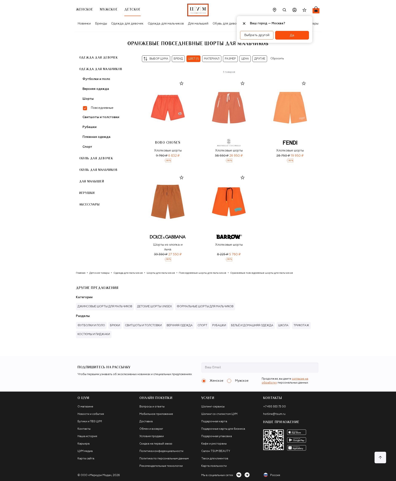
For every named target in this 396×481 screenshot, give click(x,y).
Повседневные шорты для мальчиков (202, 273)
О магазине (85, 406)
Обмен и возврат (151, 429)
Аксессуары (89, 204)
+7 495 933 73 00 (274, 406)
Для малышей (198, 23)
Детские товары (99, 273)
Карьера (84, 443)
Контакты (84, 429)
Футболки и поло (96, 79)
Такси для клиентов (214, 458)
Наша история (87, 436)
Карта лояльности (214, 466)
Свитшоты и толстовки (100, 117)
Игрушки (87, 193)
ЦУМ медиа (85, 451)
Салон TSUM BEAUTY (215, 451)
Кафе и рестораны (214, 443)
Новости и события (91, 414)
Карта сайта (86, 458)
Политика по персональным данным (164, 458)
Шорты (88, 98)
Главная (80, 273)
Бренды (101, 23)
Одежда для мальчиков (166, 23)
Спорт (87, 146)
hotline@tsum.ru (274, 414)
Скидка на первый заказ (155, 443)
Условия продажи (151, 436)
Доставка (146, 421)
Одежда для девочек (127, 23)
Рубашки (89, 127)
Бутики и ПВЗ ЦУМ (90, 421)
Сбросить (277, 58)
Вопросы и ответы (152, 406)
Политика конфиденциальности (161, 451)
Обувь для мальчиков (98, 170)
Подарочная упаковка (216, 436)
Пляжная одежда (96, 136)
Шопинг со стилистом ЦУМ (219, 414)
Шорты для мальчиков (161, 273)
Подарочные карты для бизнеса (223, 429)
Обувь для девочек (227, 23)
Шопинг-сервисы (213, 406)
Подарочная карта (214, 421)
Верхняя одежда (95, 88)
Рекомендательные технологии (161, 466)
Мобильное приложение (156, 414)
